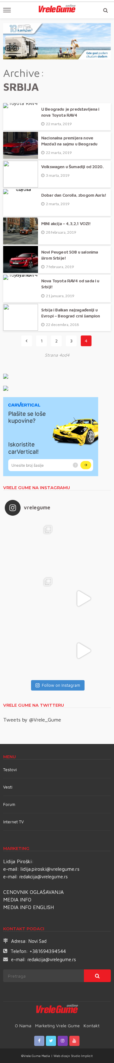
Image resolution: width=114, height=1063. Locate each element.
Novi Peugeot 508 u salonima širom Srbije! (69, 255)
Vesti (7, 787)
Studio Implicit (81, 1056)
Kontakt (91, 1025)
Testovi (10, 769)
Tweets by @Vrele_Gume (32, 719)
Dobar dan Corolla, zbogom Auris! (73, 195)
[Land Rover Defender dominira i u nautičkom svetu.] (83, 650)
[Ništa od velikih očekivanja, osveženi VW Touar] (30, 546)
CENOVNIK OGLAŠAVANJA (33, 892)
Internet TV (13, 821)
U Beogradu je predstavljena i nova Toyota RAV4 (70, 112)
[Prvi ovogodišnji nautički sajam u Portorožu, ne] (30, 650)
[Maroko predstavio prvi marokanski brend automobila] (83, 546)
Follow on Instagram (61, 685)
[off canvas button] (7, 10)
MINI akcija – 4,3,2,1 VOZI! (66, 223)
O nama (23, 1025)
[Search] (105, 10)
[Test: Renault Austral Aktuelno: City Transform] (83, 598)
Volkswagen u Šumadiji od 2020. (72, 166)
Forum (9, 804)
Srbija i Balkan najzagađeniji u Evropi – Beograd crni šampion (70, 312)
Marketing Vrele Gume (57, 1025)
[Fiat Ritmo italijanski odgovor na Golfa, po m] (30, 598)
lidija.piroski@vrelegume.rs (50, 869)
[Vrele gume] (57, 1010)
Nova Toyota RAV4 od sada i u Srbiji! (70, 283)
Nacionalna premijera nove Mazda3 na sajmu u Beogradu (69, 140)
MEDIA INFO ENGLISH (28, 907)
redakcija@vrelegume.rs (43, 876)
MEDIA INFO (17, 899)
